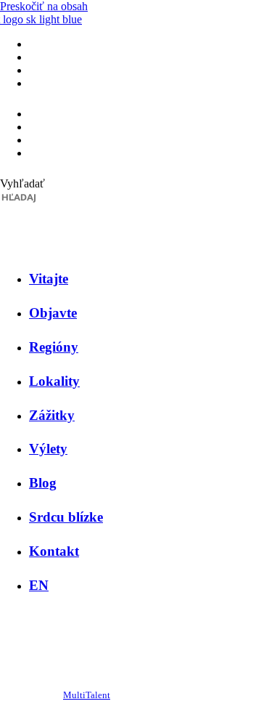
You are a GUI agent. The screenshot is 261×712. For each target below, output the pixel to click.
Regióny (53, 347)
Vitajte (48, 278)
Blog (43, 482)
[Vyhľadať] (4, 213)
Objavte (53, 312)
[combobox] (69, 196)
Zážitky (52, 415)
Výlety (48, 448)
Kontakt (54, 551)
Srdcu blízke (66, 517)
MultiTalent (86, 695)
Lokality (54, 381)
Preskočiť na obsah (44, 6)
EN (39, 585)
